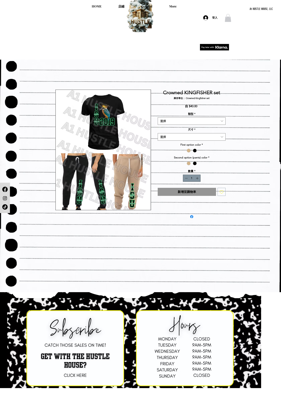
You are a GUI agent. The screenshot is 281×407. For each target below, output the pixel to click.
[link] (228, 18)
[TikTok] (5, 207)
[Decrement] (186, 178)
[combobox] (192, 121)
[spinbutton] (191, 178)
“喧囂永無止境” (140, 51)
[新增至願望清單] (222, 192)
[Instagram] (5, 198)
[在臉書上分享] (191, 216)
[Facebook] (5, 189)
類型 (191, 114)
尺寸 (191, 129)
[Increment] (197, 178)
